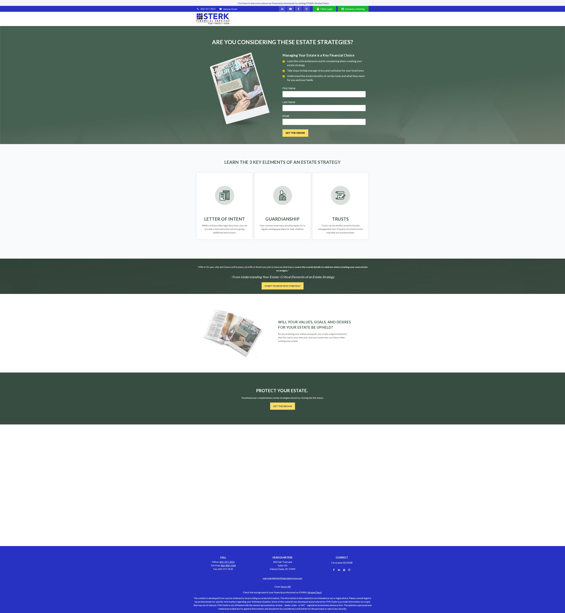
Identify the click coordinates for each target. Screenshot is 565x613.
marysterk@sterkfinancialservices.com (282, 578)
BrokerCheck (315, 592)
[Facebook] (298, 9)
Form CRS (286, 586)
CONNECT (342, 557)
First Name (288, 88)
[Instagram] (349, 570)
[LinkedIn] (282, 9)
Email (285, 116)
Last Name (288, 102)
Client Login (326, 9)
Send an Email (230, 9)
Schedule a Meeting (355, 9)
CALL (223, 557)
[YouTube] (290, 9)
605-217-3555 (208, 8)
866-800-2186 (228, 565)
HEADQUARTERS (282, 557)
